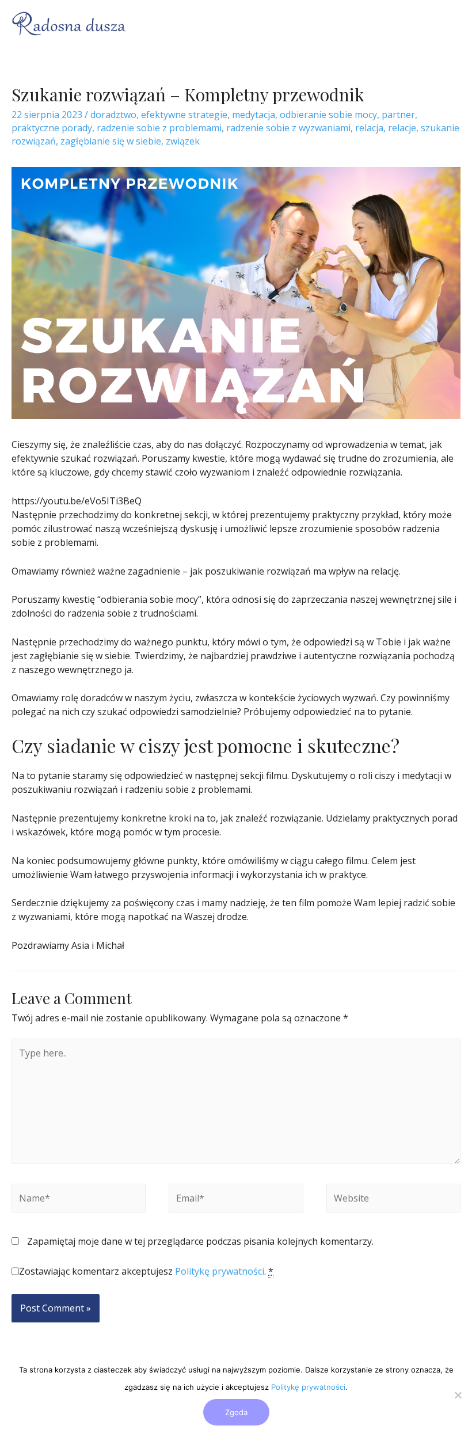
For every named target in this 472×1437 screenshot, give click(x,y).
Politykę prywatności (219, 1271)
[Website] (393, 1199)
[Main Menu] (444, 23)
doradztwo (113, 114)
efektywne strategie (184, 114)
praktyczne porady (52, 127)
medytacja (253, 114)
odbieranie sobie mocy (328, 114)
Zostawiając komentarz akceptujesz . (146, 1271)
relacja (369, 127)
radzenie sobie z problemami (159, 127)
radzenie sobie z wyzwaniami (288, 127)
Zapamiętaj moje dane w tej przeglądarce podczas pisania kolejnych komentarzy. (200, 1241)
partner (398, 114)
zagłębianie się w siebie (110, 141)
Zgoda (236, 1412)
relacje (402, 127)
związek (183, 141)
